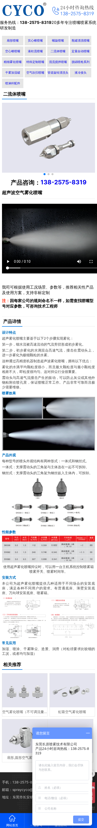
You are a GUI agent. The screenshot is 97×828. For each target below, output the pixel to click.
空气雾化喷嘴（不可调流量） (24, 712)
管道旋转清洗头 (58, 72)
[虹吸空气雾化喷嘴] (72, 690)
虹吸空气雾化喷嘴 (72, 712)
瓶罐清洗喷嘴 (81, 40)
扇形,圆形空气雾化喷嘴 (25, 757)
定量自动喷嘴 (81, 51)
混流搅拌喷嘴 (58, 62)
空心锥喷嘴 (12, 51)
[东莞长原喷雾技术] (24, 9)
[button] (45, 174)
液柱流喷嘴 (35, 51)
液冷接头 (81, 72)
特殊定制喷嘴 (35, 62)
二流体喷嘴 (57, 51)
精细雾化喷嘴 (13, 62)
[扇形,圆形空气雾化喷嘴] (24, 736)
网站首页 (12, 825)
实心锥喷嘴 (35, 40)
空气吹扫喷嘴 (35, 72)
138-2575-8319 (64, 182)
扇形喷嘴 (13, 40)
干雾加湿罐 (12, 72)
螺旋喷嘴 (58, 40)
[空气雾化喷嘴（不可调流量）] (24, 690)
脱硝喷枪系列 (81, 62)
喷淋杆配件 (12, 83)
